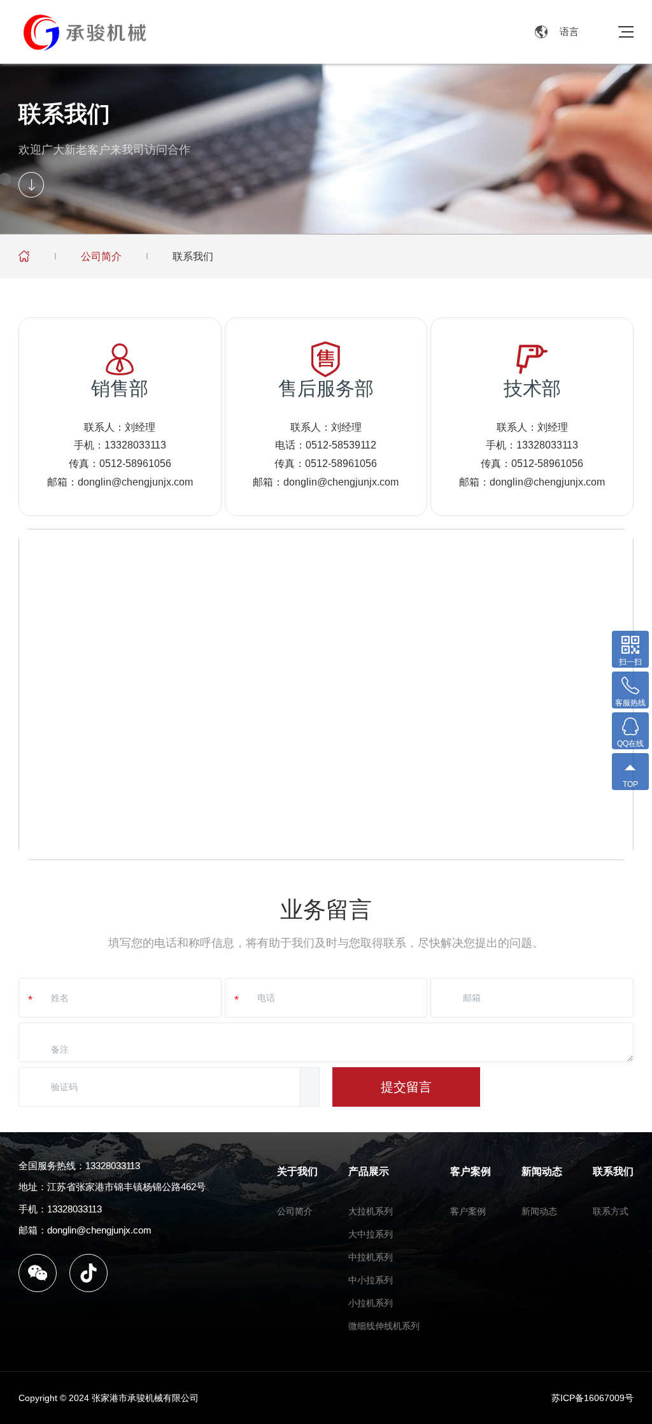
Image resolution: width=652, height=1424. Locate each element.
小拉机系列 (370, 1303)
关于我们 (297, 1171)
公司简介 (101, 256)
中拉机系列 (370, 1257)
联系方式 (610, 1211)
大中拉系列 (370, 1234)
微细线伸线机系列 (384, 1326)
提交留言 (406, 1087)
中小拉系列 (370, 1280)
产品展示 (368, 1171)
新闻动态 (541, 1171)
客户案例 (470, 1171)
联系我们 (193, 256)
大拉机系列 (370, 1211)
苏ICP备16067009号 (592, 1398)
